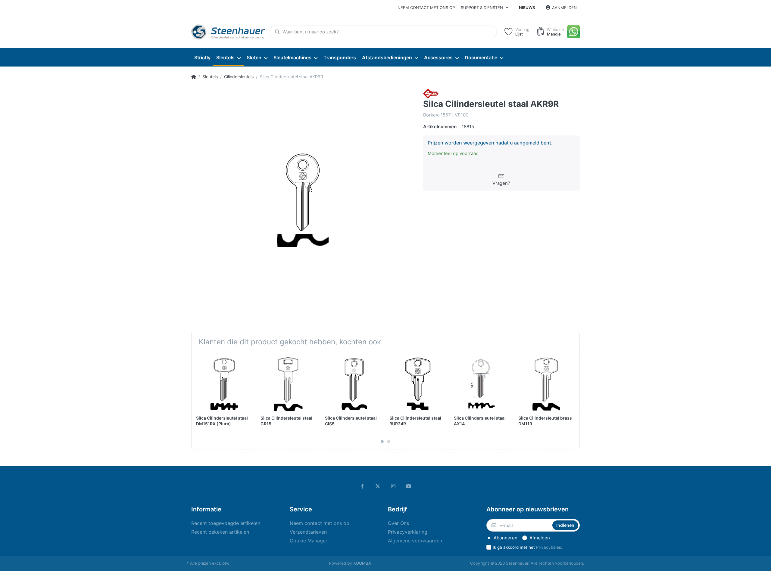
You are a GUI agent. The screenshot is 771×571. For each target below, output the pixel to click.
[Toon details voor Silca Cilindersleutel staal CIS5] (352, 384)
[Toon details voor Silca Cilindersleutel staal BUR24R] (417, 384)
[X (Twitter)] (377, 486)
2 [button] (388, 441)
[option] (302, 200)
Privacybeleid (549, 547)
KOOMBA (362, 563)
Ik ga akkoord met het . (528, 547)
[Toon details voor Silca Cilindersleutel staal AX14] (481, 384)
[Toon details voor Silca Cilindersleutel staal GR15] (288, 384)
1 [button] (382, 441)
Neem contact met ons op (426, 7)
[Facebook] (362, 486)
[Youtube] (409, 486)
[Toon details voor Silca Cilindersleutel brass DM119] (545, 384)
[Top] (193, 77)
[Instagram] (393, 486)
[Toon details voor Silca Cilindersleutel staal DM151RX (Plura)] (223, 384)
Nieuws (527, 7)
